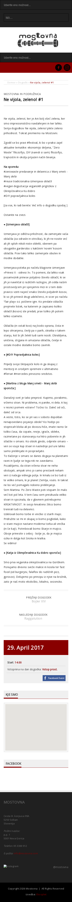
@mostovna (60, 867)
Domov (11, 82)
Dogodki (23, 82)
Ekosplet (41, 894)
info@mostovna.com (26, 853)
